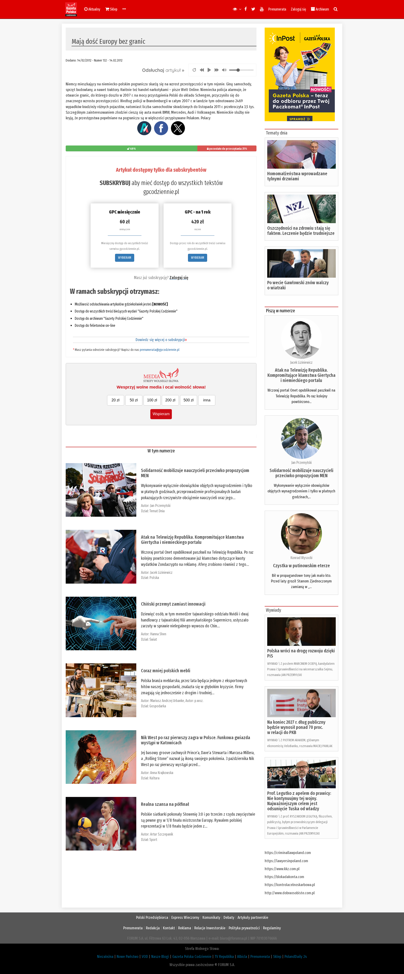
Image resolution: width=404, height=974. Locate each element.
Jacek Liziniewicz (161, 572)
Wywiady (273, 610)
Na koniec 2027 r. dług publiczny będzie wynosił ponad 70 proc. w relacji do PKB (296, 727)
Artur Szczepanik (161, 834)
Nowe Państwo (127, 956)
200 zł (170, 400)
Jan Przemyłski (160, 505)
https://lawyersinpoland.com (286, 860)
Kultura (154, 778)
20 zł (115, 400)
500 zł (189, 400)
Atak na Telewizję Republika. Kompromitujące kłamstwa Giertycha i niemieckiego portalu (192, 539)
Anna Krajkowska (161, 772)
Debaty (229, 917)
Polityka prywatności (244, 928)
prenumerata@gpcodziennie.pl (159, 350)
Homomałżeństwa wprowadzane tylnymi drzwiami (297, 176)
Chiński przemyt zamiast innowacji (173, 604)
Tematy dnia (276, 133)
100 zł (152, 400)
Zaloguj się (298, 9)
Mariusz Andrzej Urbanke (167, 700)
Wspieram (161, 414)
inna (206, 400)
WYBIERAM (124, 258)
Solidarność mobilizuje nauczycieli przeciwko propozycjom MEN (195, 473)
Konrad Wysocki (301, 558)
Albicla (242, 956)
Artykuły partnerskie (253, 917)
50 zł (134, 400)
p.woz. (199, 700)
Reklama (184, 928)
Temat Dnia (157, 511)
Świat (153, 639)
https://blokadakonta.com (284, 876)
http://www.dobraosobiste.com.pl (290, 892)
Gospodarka (157, 706)
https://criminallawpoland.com (288, 852)
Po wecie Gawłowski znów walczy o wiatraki (298, 285)
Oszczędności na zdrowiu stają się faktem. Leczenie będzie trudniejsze (301, 230)
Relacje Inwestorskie (209, 928)
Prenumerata (277, 9)
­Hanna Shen (158, 634)
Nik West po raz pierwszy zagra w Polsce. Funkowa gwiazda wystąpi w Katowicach (195, 740)
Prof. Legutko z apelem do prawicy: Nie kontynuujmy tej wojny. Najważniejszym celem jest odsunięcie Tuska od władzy (299, 800)
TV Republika (224, 956)
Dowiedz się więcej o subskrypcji (161, 339)
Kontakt (169, 928)
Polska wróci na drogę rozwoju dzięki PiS (301, 653)
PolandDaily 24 (296, 956)
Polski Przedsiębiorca (152, 917)
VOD (145, 956)
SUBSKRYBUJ (115, 183)
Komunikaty (211, 917)
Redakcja (153, 928)
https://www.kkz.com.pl (282, 868)
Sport (153, 839)
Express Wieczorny (185, 917)
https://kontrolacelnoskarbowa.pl (290, 884)
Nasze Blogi (160, 956)
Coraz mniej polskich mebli (165, 670)
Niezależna (105, 956)
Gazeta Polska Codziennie (191, 956)
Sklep (277, 956)
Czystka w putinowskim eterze (301, 565)
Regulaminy (272, 928)
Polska (154, 577)
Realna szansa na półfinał (165, 804)
